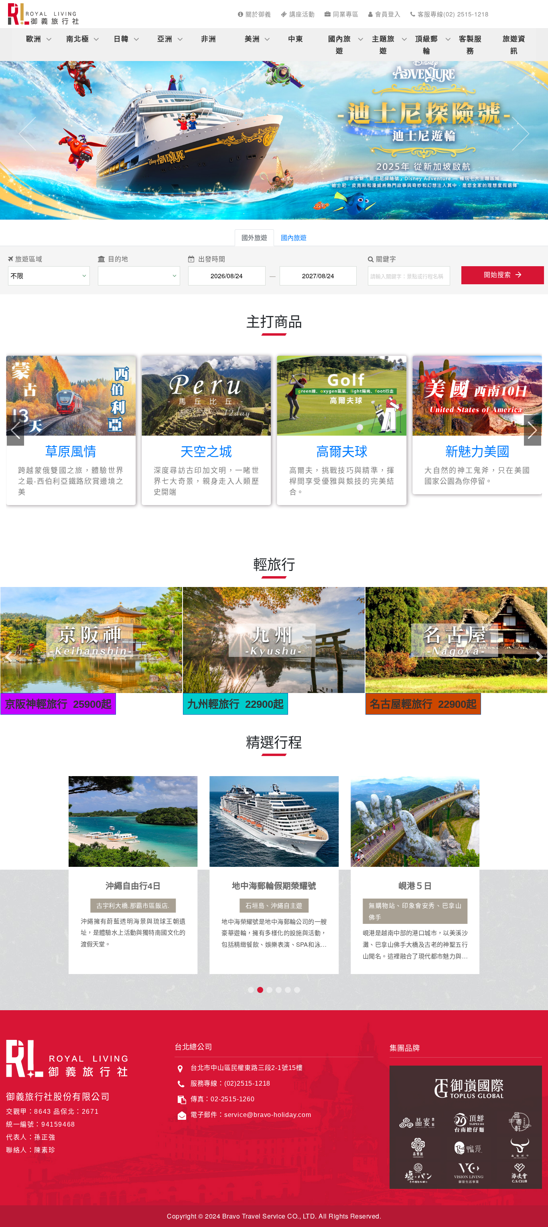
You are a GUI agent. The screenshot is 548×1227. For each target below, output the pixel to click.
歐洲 (33, 38)
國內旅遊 (339, 44)
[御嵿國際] (466, 1087)
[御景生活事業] (465, 1171)
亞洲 (165, 38)
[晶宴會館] (415, 1121)
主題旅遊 (383, 44)
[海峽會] (516, 1171)
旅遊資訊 (514, 44)
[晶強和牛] (516, 1146)
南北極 (77, 38)
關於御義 (257, 14)
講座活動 (301, 14)
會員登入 (387, 14)
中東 (295, 38)
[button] (27, 134)
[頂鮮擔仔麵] (465, 1121)
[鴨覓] (465, 1146)
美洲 (252, 38)
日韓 (121, 38)
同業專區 (345, 14)
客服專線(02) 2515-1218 (452, 14)
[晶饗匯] (415, 1146)
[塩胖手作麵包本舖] (415, 1171)
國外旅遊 (254, 237)
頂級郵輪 (426, 44)
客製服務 (470, 44)
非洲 (208, 38)
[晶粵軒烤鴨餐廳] (516, 1121)
